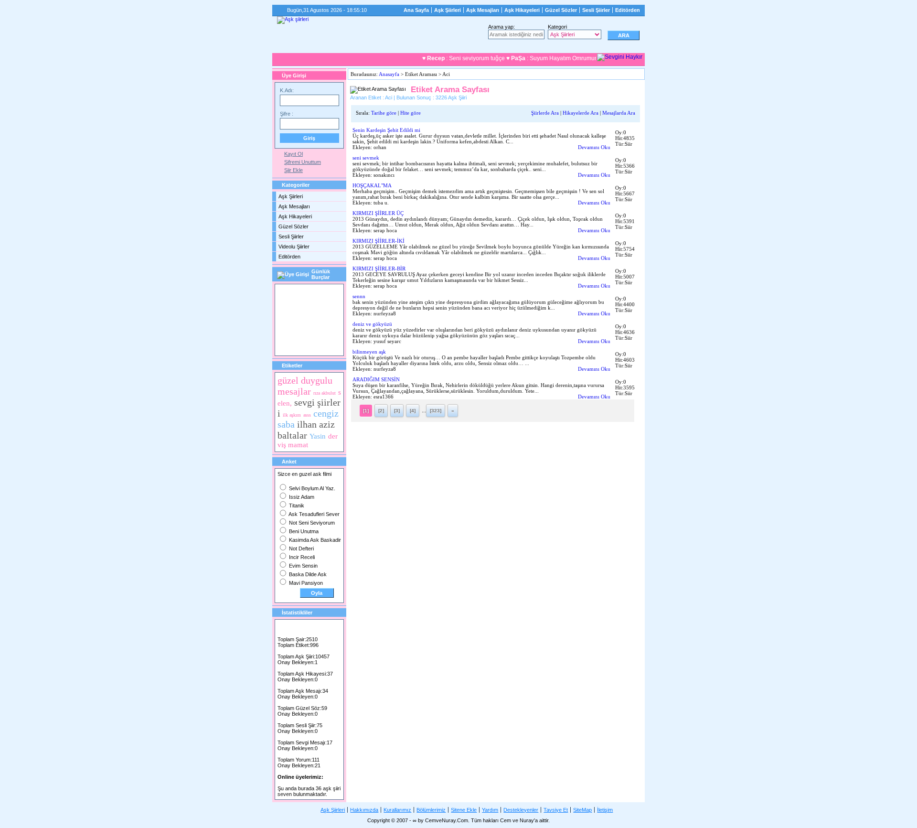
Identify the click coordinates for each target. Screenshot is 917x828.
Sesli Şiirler (596, 10)
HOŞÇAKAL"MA (372, 185)
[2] (381, 410)
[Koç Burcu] (317, 318)
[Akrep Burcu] (283, 295)
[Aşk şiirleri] (293, 20)
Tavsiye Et (556, 810)
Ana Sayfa (416, 10)
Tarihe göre (383, 113)
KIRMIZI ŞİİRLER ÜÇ (378, 213)
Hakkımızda (364, 810)
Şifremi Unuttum (302, 162)
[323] (435, 410)
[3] (397, 410)
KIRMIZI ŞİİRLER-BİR (378, 268)
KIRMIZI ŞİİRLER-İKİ (378, 241)
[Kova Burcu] (333, 318)
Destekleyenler (520, 810)
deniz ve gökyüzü (372, 324)
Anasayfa (389, 74)
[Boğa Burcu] (283, 318)
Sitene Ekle (464, 810)
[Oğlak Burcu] (283, 341)
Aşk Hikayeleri (522, 10)
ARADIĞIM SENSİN (376, 379)
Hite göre (410, 113)
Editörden (627, 10)
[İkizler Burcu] (300, 318)
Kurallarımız (397, 810)
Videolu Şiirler (293, 246)
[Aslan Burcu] (300, 295)
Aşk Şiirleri (447, 10)
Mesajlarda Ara (618, 113)
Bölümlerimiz (431, 810)
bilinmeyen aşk (369, 352)
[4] (413, 410)
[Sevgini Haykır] (619, 57)
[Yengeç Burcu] (334, 341)
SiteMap (582, 810)
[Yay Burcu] (317, 341)
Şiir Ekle (293, 170)
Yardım (490, 810)
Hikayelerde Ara (580, 113)
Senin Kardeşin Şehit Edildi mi (386, 130)
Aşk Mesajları (482, 10)
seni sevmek (365, 158)
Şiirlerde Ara (545, 113)
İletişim (605, 810)
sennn (358, 296)
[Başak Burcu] (333, 295)
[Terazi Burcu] (300, 341)
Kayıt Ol (293, 154)
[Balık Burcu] (317, 295)
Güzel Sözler (561, 10)
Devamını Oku (594, 147)
